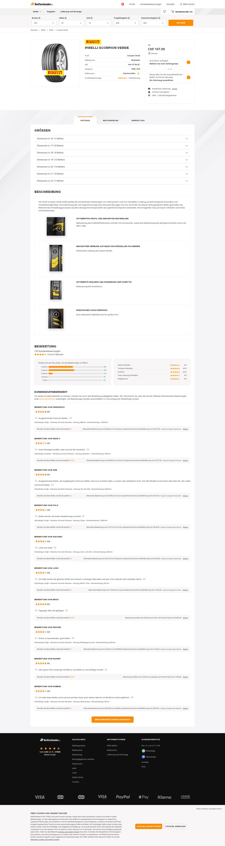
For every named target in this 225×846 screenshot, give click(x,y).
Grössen (85, 120)
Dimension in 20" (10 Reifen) (51, 166)
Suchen (181, 23)
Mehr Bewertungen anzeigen (112, 719)
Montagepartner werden (83, 759)
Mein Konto (189, 4)
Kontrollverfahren (47, 399)
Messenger (151, 756)
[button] (72, 367)
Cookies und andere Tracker (68, 832)
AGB (74, 768)
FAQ (143, 766)
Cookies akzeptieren (149, 826)
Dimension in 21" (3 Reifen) (50, 173)
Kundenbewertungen (150, 4)
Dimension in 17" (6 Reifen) (50, 145)
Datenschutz (77, 777)
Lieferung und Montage (71, 11)
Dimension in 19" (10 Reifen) (51, 159)
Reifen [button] (36, 11)
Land (74, 772)
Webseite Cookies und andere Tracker (44, 839)
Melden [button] (185, 429)
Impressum (77, 763)
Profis (132, 4)
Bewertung (138, 120)
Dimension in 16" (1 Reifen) (50, 138)
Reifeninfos (77, 750)
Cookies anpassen (175, 826)
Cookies (75, 781)
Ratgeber (51, 11)
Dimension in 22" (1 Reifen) (50, 180)
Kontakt (170, 4)
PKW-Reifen (112, 745)
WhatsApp (150, 750)
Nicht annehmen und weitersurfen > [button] (209, 809)
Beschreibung (111, 120)
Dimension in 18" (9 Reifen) (50, 152)
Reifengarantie (78, 745)
